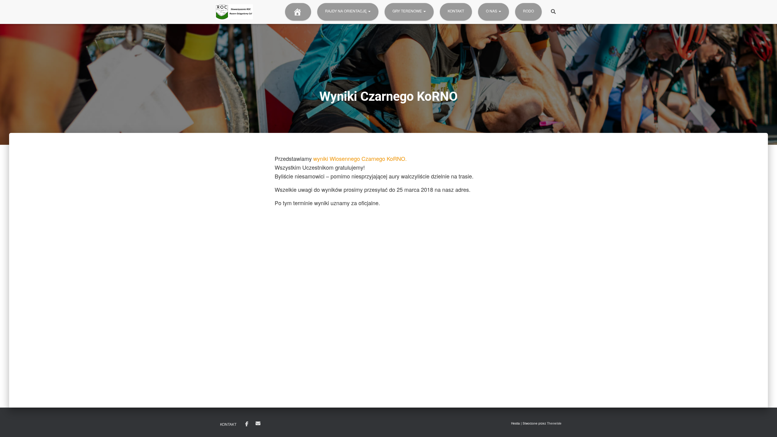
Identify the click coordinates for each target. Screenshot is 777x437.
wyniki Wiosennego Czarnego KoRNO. (360, 158)
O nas (492, 10)
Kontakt (456, 10)
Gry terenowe (407, 10)
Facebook (246, 424)
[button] (369, 10)
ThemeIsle (554, 423)
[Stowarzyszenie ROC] (234, 11)
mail (258, 423)
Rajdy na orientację (346, 10)
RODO (528, 10)
